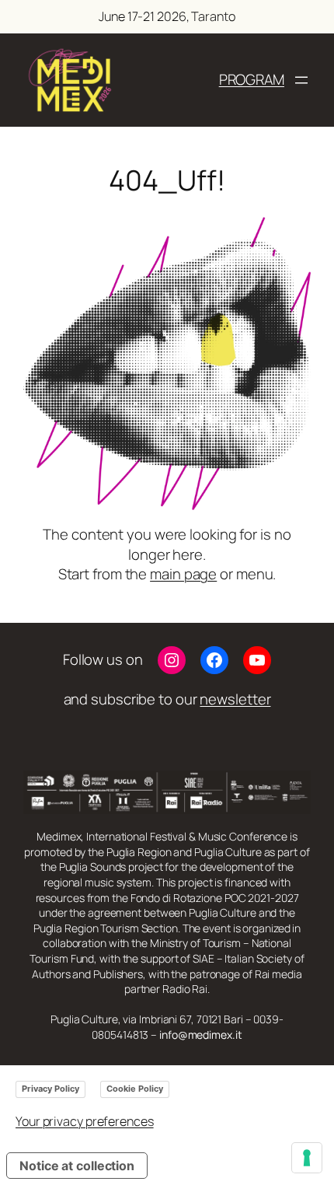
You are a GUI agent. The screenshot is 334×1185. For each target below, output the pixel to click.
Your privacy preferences (85, 1121)
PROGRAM (251, 79)
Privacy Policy (50, 1088)
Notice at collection (76, 1165)
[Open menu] (301, 80)
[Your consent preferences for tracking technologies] (307, 1158)
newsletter (235, 699)
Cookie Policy (134, 1088)
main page (183, 574)
